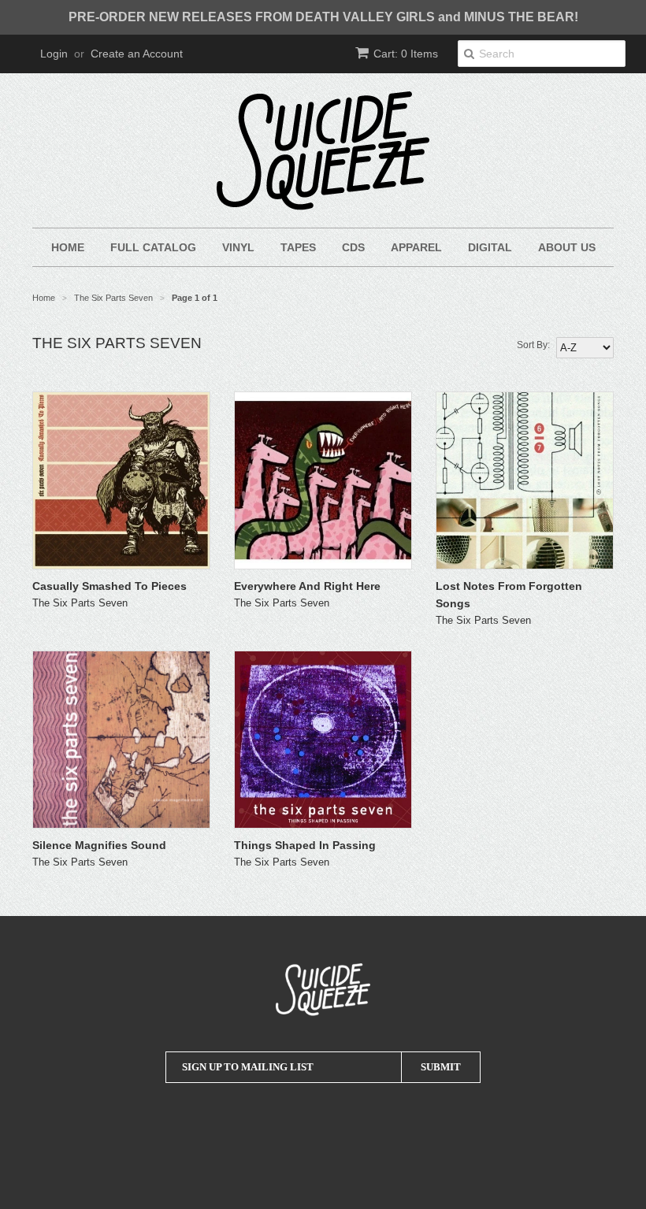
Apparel (416, 247)
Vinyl (238, 247)
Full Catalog (153, 247)
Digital (490, 247)
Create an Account (137, 53)
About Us (567, 247)
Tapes (298, 247)
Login (54, 53)
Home (67, 247)
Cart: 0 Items (405, 53)
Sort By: (533, 344)
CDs (353, 247)
